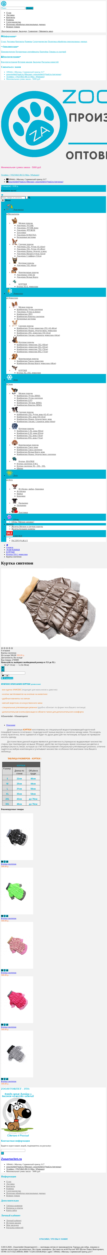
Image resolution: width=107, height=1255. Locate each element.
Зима (15, 380)
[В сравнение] (7, 675)
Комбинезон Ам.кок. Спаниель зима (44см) (36, 421)
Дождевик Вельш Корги (27, 277)
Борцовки (21, 496)
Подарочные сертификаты (27, 52)
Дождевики (18, 209)
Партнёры (44, 52)
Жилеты (10, 524)
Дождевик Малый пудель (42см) (31, 254)
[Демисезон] (12, 298)
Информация (9, 36)
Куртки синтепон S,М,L (27, 464)
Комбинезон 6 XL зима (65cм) (30, 433)
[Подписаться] (2, 1153)
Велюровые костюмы (26, 237)
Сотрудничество (13, 22)
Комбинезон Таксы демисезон (30, 361)
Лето (15, 475)
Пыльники (23, 503)
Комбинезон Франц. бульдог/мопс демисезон (37, 330)
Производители (8, 52)
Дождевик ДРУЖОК (26, 230)
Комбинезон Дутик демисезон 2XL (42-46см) (37, 328)
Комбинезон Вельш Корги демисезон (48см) (36, 363)
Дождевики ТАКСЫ (26, 275)
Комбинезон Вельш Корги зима (31, 452)
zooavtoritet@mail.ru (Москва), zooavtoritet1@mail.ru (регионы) (33, 74)
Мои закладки (12, 1225)
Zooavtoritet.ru (11, 1159)
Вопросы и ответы (14, 1208)
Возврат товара (13, 27)
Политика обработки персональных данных (26, 24)
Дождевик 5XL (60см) (26, 265)
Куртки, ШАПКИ (26, 461)
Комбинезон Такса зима (27, 447)
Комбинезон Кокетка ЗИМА (29, 405)
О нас (8, 13)
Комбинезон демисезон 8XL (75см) (32, 352)
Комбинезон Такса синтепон (29, 450)
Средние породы (26, 244)
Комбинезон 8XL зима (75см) (30, 438)
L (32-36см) (24, 665)
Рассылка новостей (50, 62)
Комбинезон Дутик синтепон (30, 309)
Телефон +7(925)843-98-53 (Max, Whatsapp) (25, 77)
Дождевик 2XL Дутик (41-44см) (31, 247)
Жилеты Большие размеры (23, 529)
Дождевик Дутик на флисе (28, 312)
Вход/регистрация (11, 57)
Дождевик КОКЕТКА (26, 235)
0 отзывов (5, 650)
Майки (20, 494)
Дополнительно (10, 46)
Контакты (10, 17)
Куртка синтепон (8, 864)
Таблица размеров (14, 1206)
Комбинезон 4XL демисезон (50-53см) (34, 333)
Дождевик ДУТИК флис (27, 228)
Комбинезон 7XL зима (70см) (30, 435)
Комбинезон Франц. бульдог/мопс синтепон (36, 454)
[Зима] (9, 384)
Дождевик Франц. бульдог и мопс (32, 251)
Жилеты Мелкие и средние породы (27, 526)
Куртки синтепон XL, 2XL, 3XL (31, 466)
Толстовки (21, 232)
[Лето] (9, 480)
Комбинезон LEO (24, 400)
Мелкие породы (26, 223)
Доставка (10, 15)
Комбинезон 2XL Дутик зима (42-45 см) (34, 414)
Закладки (37, 62)
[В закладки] (3, 675)
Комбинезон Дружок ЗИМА (29, 403)
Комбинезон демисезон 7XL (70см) (32, 349)
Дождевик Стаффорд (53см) (29, 256)
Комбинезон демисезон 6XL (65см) (32, 347)
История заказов (25, 62)
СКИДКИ (17, 536)
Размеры (10, 20)
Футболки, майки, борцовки (31, 489)
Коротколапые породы (29, 272)
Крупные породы (26, 263)
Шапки (20, 468)
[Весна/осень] (12, 214)
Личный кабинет (13, 1220)
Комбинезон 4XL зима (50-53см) (31, 417)
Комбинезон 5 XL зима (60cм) (30, 431)
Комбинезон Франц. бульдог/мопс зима (34, 419)
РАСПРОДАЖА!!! (19, 540)
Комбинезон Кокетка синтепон (30, 316)
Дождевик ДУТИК (25, 225)
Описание (10, 725)
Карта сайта (11, 1210)
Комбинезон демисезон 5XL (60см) (32, 344)
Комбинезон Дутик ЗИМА (28, 396)
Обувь (16, 519)
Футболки (21, 491)
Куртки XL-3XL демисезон (29, 373)
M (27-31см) (10, 665)
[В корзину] (2, 862)
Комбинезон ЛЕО (24, 314)
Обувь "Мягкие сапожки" (22, 522)
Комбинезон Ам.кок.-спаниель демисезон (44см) (38, 335)
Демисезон (18, 293)
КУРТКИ (23, 284)
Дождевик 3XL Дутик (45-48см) (31, 249)
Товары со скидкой (57, 52)
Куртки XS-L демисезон (27, 286)
